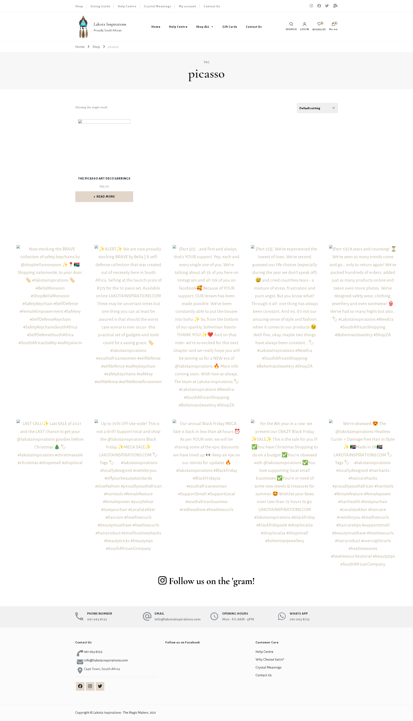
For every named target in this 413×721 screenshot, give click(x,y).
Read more (106, 196)
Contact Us (212, 6)
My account (187, 6)
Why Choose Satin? (270, 659)
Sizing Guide (100, 6)
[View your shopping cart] (333, 25)
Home (155, 26)
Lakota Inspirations (110, 24)
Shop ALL (202, 26)
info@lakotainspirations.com (177, 619)
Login (304, 29)
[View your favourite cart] (319, 25)
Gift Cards (229, 26)
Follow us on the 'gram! (212, 581)
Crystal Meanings (157, 6)
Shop (79, 6)
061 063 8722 (97, 619)
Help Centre (127, 6)
